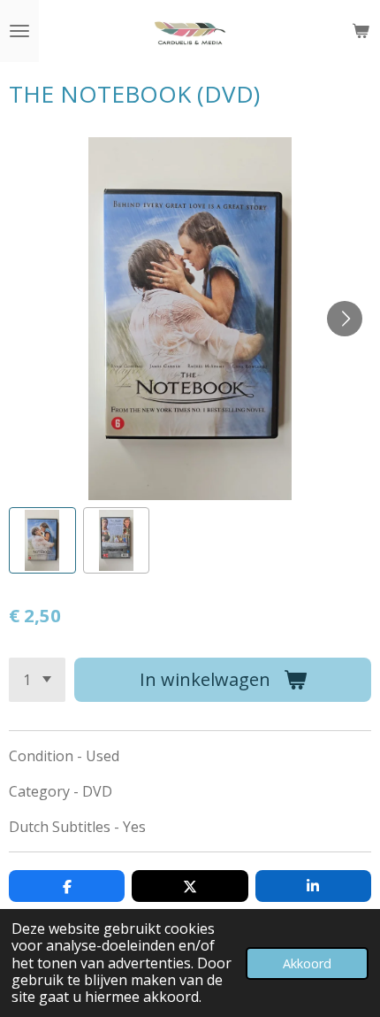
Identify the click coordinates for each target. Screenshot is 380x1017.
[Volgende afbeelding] (344, 318)
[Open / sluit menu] (19, 31)
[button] (42, 540)
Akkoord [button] (307, 963)
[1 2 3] (37, 680)
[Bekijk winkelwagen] (360, 31)
